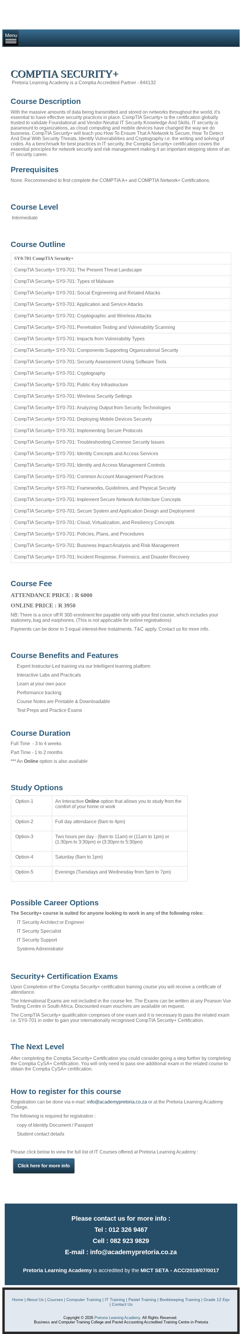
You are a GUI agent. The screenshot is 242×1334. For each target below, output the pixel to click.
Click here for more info (44, 1165)
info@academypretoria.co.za (117, 1101)
